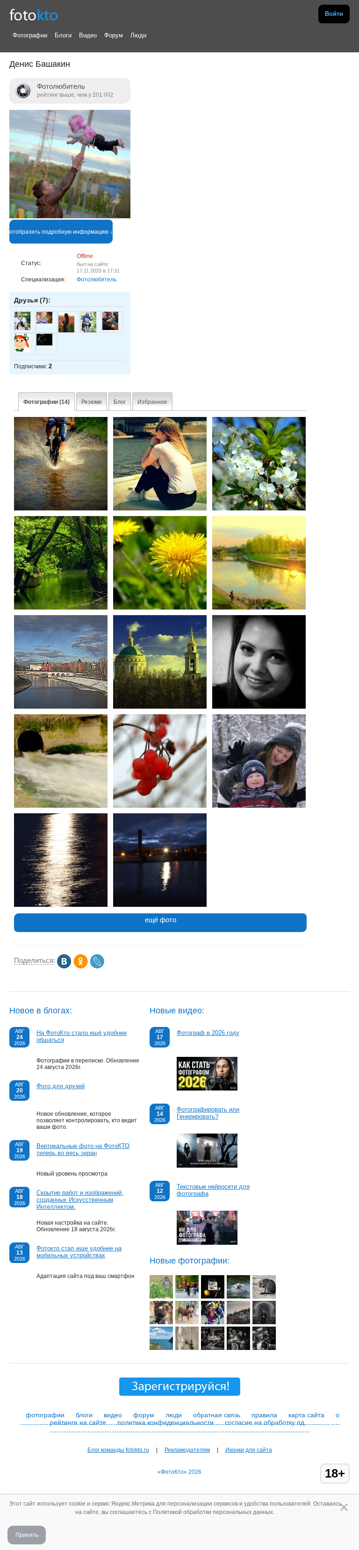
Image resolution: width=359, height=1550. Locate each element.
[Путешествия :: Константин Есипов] (161, 1348)
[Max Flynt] (44, 343)
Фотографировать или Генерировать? (208, 1113)
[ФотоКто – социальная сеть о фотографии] (33, 14)
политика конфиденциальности (165, 1422)
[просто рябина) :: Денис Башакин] (160, 806)
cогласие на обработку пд (264, 1422)
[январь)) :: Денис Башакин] (61, 905)
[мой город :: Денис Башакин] (61, 706)
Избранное (152, 402)
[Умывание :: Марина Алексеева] (264, 1296)
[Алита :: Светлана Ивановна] (238, 1296)
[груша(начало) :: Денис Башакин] (259, 508)
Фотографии (30, 35)
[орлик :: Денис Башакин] (259, 607)
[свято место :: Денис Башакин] (160, 706)
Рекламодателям (187, 1450)
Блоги (63, 35)
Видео (88, 35)
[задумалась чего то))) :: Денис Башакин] (160, 508)
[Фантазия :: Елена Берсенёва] (212, 1348)
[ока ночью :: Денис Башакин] (160, 905)
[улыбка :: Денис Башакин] (259, 706)
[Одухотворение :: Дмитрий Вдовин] (264, 1322)
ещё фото (160, 920)
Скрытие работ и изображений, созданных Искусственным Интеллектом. (79, 1199)
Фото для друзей (60, 1086)
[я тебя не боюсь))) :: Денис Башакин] (259, 806)
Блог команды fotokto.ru (118, 1450)
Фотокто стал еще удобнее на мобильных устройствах (79, 1252)
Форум (113, 35)
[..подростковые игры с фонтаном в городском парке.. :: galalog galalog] (187, 1296)
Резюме (91, 402)
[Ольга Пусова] (22, 350)
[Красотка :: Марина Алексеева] (187, 1322)
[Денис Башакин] (69, 216)
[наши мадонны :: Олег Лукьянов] (161, 1322)
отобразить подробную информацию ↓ (61, 232)
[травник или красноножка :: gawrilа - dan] (161, 1296)
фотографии (45, 1415)
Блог (120, 402)
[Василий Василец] (44, 321)
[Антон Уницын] (22, 328)
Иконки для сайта (248, 1450)
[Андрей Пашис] (110, 328)
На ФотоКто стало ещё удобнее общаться (81, 1036)
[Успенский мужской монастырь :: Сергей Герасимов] (238, 1322)
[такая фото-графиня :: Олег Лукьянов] (212, 1322)
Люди (138, 35)
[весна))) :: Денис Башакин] (160, 607)
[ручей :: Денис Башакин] (61, 607)
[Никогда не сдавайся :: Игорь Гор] (187, 1348)
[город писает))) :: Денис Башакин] (61, 806)
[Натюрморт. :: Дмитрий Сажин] (212, 1296)
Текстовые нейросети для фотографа (213, 1190)
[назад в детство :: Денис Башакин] (61, 508)
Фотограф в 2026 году (208, 1032)
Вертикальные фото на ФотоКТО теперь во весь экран (82, 1149)
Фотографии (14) (46, 402)
